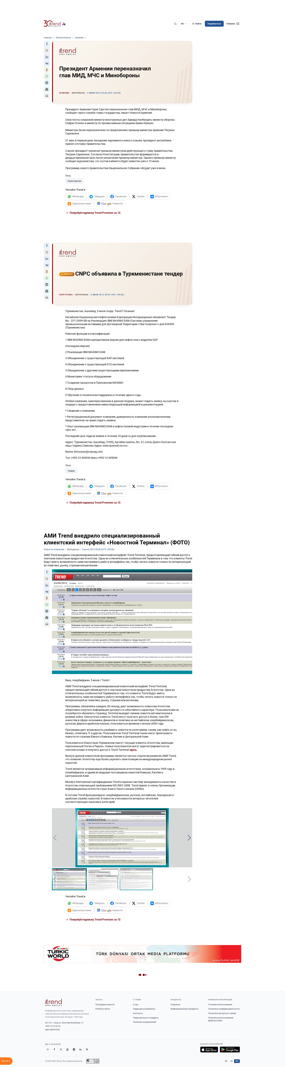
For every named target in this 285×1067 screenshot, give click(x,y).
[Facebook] (54, 1049)
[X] (61, 1049)
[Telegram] (74, 1049)
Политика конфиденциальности (224, 1009)
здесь (133, 749)
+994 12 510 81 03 (52, 1026)
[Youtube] (67, 1049)
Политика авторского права (222, 1013)
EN (226, 1061)
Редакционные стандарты (146, 1018)
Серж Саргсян (74, 181)
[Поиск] (175, 24)
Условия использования (220, 1004)
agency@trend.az (52, 1029)
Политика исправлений (144, 1022)
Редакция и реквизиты (144, 1009)
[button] (47, 44)
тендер (71, 471)
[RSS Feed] (87, 1049)
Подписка (175, 1004)
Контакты (138, 1013)
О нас (135, 1004)
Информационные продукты (184, 1009)
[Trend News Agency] (53, 1002)
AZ (231, 1061)
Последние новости (104, 1004)
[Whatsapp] (47, 1049)
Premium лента (102, 1009)
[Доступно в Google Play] (230, 1049)
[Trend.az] (55, 23)
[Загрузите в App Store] (209, 1049)
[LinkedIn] (80, 1049)
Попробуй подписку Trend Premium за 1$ (94, 212)
